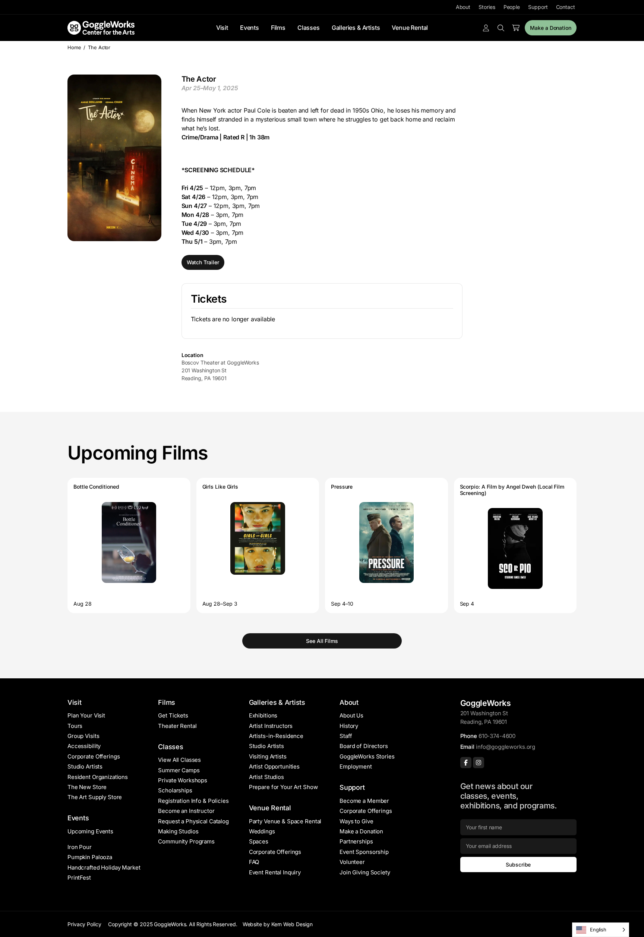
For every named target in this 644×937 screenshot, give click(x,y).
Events (249, 27)
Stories (487, 7)
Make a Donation (550, 28)
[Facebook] (465, 762)
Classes (308, 27)
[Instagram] (478, 762)
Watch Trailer (203, 262)
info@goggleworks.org (505, 746)
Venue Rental (410, 27)
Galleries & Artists (356, 27)
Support (537, 7)
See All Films (322, 641)
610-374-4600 (497, 735)
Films (278, 27)
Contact (565, 7)
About (463, 7)
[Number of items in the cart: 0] (516, 28)
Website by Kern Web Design (278, 924)
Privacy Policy (84, 924)
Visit (222, 27)
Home (74, 47)
